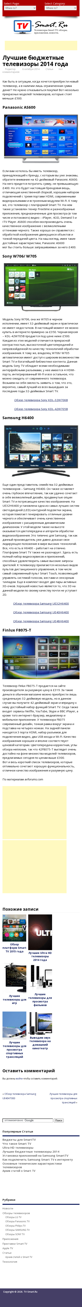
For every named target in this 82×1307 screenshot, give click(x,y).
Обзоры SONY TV (15, 1234)
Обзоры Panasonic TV (17, 1221)
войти (19, 1078)
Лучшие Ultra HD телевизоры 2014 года (40, 956)
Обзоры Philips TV (15, 1225)
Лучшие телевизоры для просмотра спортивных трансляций (14, 1050)
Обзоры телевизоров (16, 1213)
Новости (7, 1208)
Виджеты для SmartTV (19, 1139)
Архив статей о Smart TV (18, 1171)
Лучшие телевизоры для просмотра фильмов (40, 1000)
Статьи (49, 69)
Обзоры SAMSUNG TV (17, 1230)
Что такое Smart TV (16, 1143)
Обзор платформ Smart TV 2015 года (14, 948)
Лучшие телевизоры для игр (14, 999)
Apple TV (7, 1248)
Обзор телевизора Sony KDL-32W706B (41, 400)
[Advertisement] (43, 45)
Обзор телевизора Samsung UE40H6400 (41, 612)
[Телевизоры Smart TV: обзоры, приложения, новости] (41, 33)
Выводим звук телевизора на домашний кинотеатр (40, 1043)
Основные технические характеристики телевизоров (32, 1165)
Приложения (10, 1239)
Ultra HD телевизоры (17, 1147)
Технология (9, 1261)
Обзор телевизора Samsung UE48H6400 (41, 621)
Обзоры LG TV (13, 1217)
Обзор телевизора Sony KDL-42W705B (41, 409)
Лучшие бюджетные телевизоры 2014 (30, 1151)
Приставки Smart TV (14, 1243)
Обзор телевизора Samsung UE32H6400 (41, 603)
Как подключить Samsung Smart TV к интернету (37, 1159)
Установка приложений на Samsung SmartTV (35, 1155)
